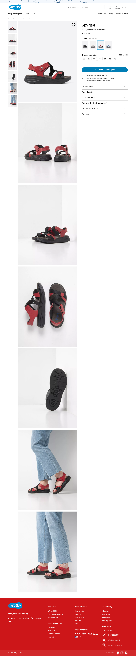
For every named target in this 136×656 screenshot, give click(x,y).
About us (105, 611)
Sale (33, 14)
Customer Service (121, 14)
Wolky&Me (106, 617)
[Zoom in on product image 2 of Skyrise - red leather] (47, 143)
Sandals (25, 19)
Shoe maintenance (54, 634)
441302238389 (113, 635)
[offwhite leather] (93, 45)
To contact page (107, 630)
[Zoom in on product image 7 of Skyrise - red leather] (47, 552)
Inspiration (51, 637)
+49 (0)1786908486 (115, 645)
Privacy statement (25, 653)
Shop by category (15, 14)
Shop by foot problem (55, 614)
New (27, 14)
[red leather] (100, 45)
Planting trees (107, 620)
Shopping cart (124, 8)
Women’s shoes (17, 19)
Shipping (78, 620)
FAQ (76, 624)
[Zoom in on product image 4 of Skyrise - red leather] (47, 306)
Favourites (117, 8)
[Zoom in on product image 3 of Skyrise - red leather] (47, 225)
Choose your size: (89, 55)
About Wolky (102, 14)
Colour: (89, 38)
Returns (78, 614)
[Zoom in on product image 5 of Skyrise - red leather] (47, 388)
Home (10, 19)
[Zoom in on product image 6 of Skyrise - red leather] (47, 470)
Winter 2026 (52, 611)
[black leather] (85, 45)
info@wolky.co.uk (114, 640)
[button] (73, 24)
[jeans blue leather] (108, 45)
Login (110, 8)
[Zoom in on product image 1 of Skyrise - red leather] (47, 61)
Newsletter (106, 614)
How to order (79, 611)
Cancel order (79, 617)
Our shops (51, 627)
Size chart (51, 630)
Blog (111, 14)
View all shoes (53, 617)
